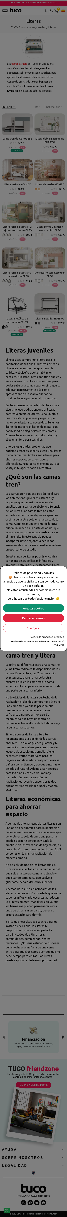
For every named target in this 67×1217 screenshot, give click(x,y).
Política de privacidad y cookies (47, 637)
